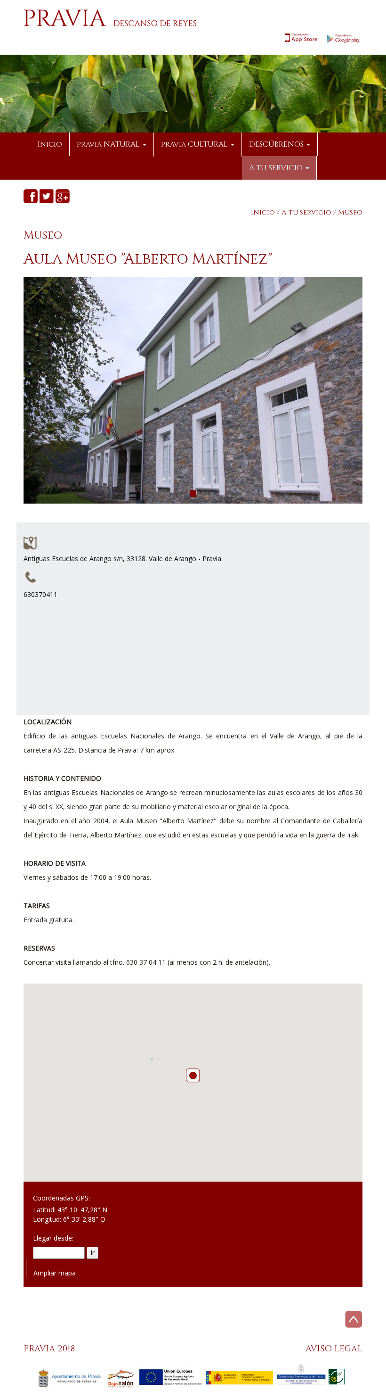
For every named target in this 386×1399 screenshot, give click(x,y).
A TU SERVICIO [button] (277, 168)
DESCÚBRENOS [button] (277, 144)
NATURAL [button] (109, 144)
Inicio (50, 144)
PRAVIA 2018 (49, 1349)
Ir (92, 1252)
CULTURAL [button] (195, 144)
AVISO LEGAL (334, 1349)
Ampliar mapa (54, 1272)
